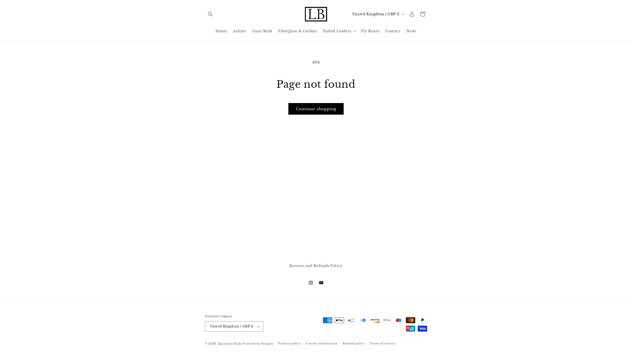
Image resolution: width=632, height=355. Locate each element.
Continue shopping (316, 108)
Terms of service (382, 343)
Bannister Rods (230, 343)
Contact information (322, 343)
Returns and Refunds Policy (316, 266)
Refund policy (354, 343)
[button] (210, 14)
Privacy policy (289, 343)
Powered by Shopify (258, 343)
